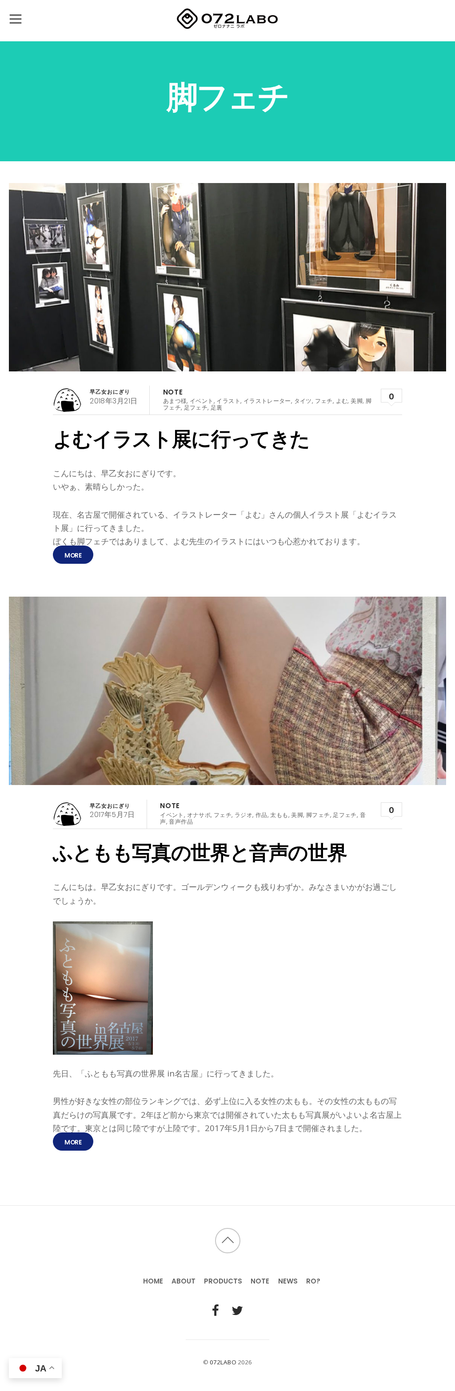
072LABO (223, 1362)
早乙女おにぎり (110, 391)
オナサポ (199, 815)
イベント (202, 401)
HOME (153, 1281)
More (72, 555)
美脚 (357, 401)
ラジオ (243, 815)
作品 (261, 815)
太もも (279, 815)
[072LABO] (227, 25)
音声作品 (181, 821)
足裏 (217, 407)
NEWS (288, 1281)
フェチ (324, 401)
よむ (342, 401)
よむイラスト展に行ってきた (181, 439)
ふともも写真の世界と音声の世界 (200, 852)
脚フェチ (318, 815)
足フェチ (196, 407)
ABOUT (184, 1281)
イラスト (228, 401)
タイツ (303, 401)
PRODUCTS (223, 1281)
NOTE (173, 392)
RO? (313, 1281)
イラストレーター (267, 401)
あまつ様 (175, 401)
